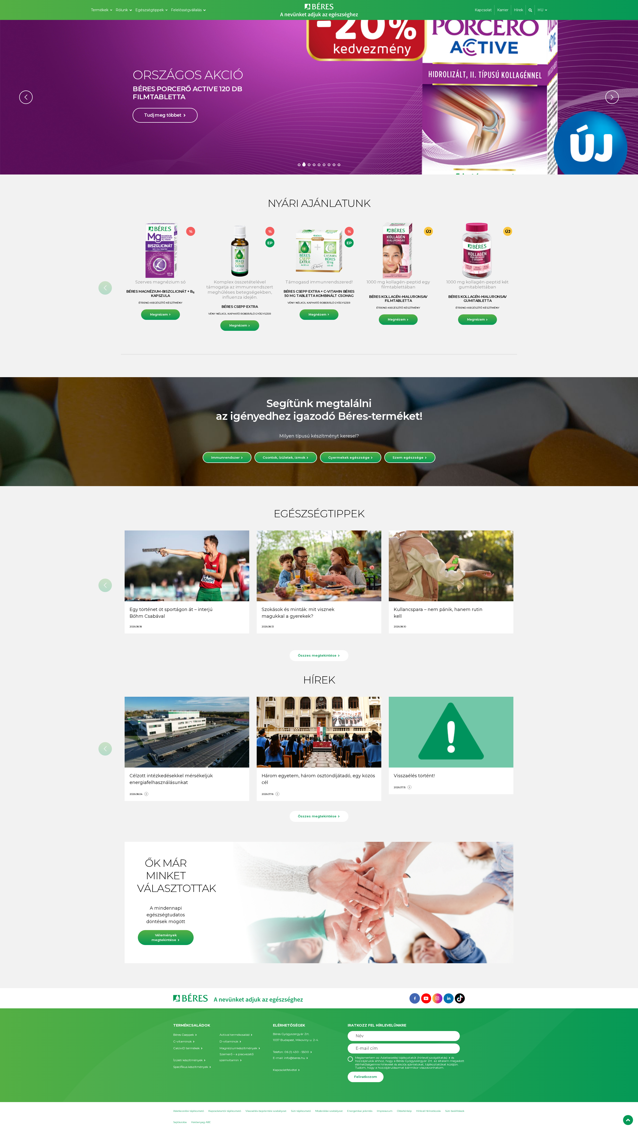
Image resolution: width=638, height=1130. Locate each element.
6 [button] (323, 164)
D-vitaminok (229, 1041)
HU (540, 10)
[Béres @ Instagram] (437, 998)
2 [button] (304, 164)
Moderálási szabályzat (329, 1111)
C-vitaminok (182, 1041)
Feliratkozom (365, 1077)
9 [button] (338, 164)
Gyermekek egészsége (349, 457)
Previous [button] (26, 97)
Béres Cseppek (183, 1035)
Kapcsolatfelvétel (285, 1070)
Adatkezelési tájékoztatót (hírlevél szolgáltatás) (413, 1057)
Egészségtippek (149, 10)
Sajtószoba (180, 1122)
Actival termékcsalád (234, 1035)
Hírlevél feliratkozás (428, 1111)
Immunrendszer (225, 457)
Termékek (99, 10)
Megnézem (159, 314)
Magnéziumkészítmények (238, 1048)
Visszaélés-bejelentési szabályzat (265, 1111)
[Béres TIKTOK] (460, 998)
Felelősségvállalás (186, 10)
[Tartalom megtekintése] (187, 565)
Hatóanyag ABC (201, 1122)
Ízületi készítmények (188, 1060)
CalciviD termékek (186, 1048)
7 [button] (328, 164)
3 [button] (309, 164)
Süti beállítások (454, 1111)
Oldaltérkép (404, 1111)
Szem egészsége (408, 457)
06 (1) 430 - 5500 (296, 1052)
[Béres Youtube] (426, 998)
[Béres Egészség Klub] (414, 998)
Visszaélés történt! (414, 776)
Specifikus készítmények (190, 1067)
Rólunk (122, 10)
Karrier (502, 10)
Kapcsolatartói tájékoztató (224, 1111)
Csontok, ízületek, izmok (284, 457)
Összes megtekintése (317, 655)
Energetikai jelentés (359, 1111)
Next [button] (612, 97)
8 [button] (333, 164)
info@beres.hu (294, 1058)
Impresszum (385, 1111)
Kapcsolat (483, 10)
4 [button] (314, 164)
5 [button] (319, 164)
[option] (319, 97)
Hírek (518, 10)
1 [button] (299, 164)
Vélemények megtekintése (164, 937)
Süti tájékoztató (301, 1111)
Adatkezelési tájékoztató (188, 1111)
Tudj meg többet (162, 126)
